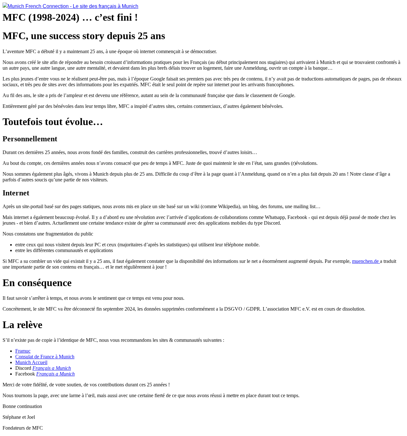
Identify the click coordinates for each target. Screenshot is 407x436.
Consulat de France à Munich (44, 356)
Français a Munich (51, 368)
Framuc (23, 351)
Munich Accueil (31, 362)
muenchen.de (366, 261)
